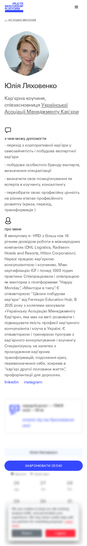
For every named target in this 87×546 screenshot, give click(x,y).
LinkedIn (11, 383)
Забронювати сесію (43, 466)
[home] (14, 7)
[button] (76, 7)
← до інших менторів (20, 20)
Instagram (33, 383)
